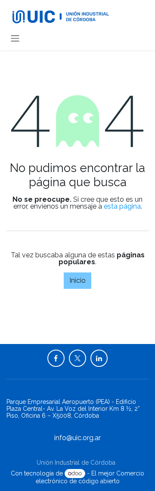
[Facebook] (56, 358)
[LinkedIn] (99, 358)
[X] (77, 358)
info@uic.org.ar (77, 438)
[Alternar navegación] (15, 38)
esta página (122, 206)
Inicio (77, 280)
